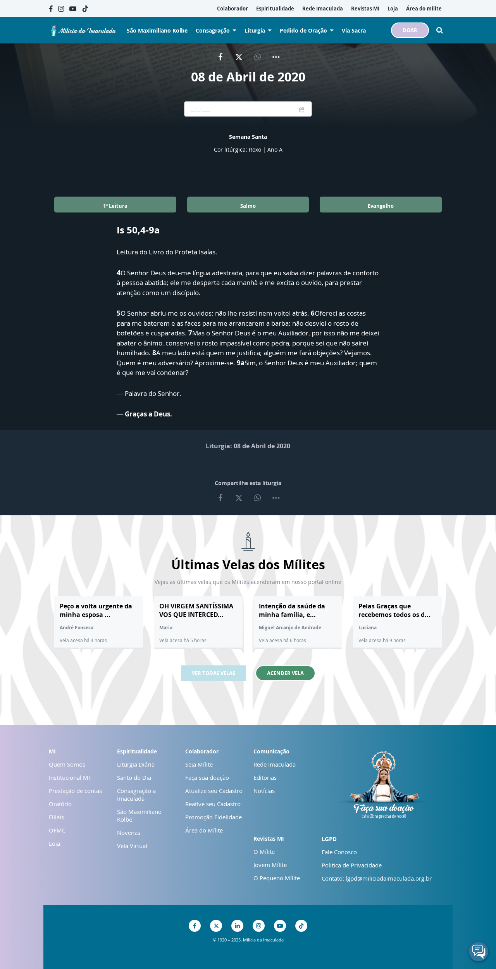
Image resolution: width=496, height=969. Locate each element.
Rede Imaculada (274, 764)
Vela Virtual (132, 846)
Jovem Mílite (270, 865)
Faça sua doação (207, 777)
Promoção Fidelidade (213, 817)
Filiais (56, 817)
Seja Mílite (199, 764)
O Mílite (264, 851)
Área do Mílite (204, 830)
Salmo (248, 205)
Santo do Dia (134, 777)
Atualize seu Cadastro (214, 791)
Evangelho (381, 205)
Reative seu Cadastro (213, 804)
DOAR (410, 30)
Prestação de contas (75, 791)
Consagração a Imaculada (136, 794)
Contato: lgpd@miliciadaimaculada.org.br (377, 878)
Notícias (264, 791)
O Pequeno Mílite (276, 878)
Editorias (265, 777)
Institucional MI (69, 777)
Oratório (60, 804)
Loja (54, 843)
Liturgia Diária (136, 764)
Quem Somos (67, 764)
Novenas (128, 832)
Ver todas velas (213, 673)
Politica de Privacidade (352, 865)
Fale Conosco (339, 852)
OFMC (57, 830)
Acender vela (285, 673)
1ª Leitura (115, 205)
